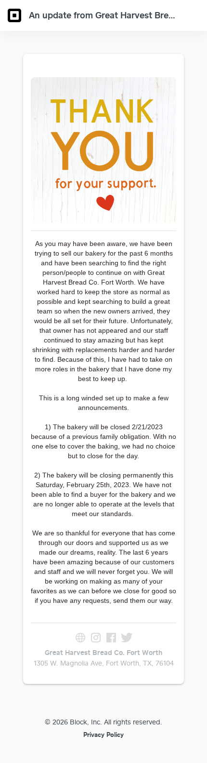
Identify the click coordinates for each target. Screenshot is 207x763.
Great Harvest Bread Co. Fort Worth (103, 652)
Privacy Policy (103, 734)
